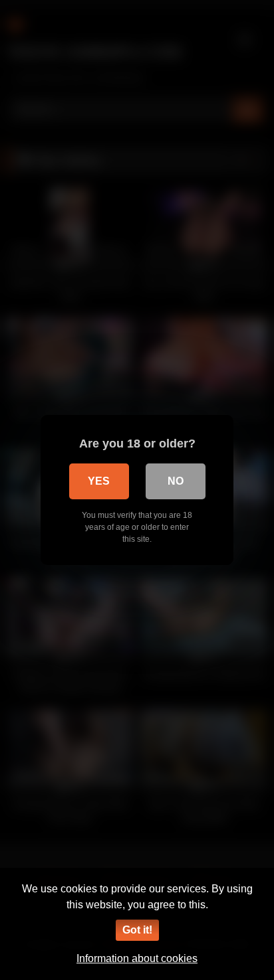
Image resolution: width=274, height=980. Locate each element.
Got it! (137, 930)
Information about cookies (137, 958)
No (176, 481)
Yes (99, 481)
